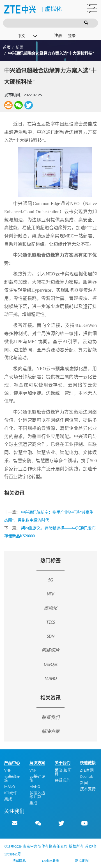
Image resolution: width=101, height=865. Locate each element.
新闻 (20, 48)
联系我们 (50, 717)
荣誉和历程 (63, 773)
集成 (8, 799)
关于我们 (62, 763)
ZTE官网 (87, 771)
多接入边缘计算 (37, 795)
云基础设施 (12, 779)
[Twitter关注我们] (61, 823)
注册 (58, 36)
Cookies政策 (50, 861)
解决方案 (50, 731)
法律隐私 (19, 861)
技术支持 (88, 789)
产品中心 (12, 763)
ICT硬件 (10, 793)
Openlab (86, 777)
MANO (9, 787)
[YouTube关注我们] (84, 823)
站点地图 (82, 861)
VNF (7, 771)
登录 (72, 36)
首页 (7, 48)
